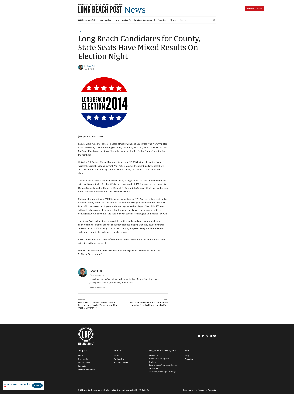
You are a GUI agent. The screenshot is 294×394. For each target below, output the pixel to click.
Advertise (173, 20)
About (80, 356)
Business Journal (121, 363)
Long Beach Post (105, 20)
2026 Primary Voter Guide (87, 20)
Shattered (163, 370)
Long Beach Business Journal (144, 20)
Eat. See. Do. (126, 20)
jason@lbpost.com (98, 275)
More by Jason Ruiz (97, 287)
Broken (163, 363)
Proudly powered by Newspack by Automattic (199, 390)
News (117, 20)
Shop (187, 356)
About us (183, 20)
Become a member (254, 8)
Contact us (82, 366)
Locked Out (159, 357)
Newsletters (162, 20)
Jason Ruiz (91, 66)
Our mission (83, 359)
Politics (81, 32)
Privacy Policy (84, 363)
